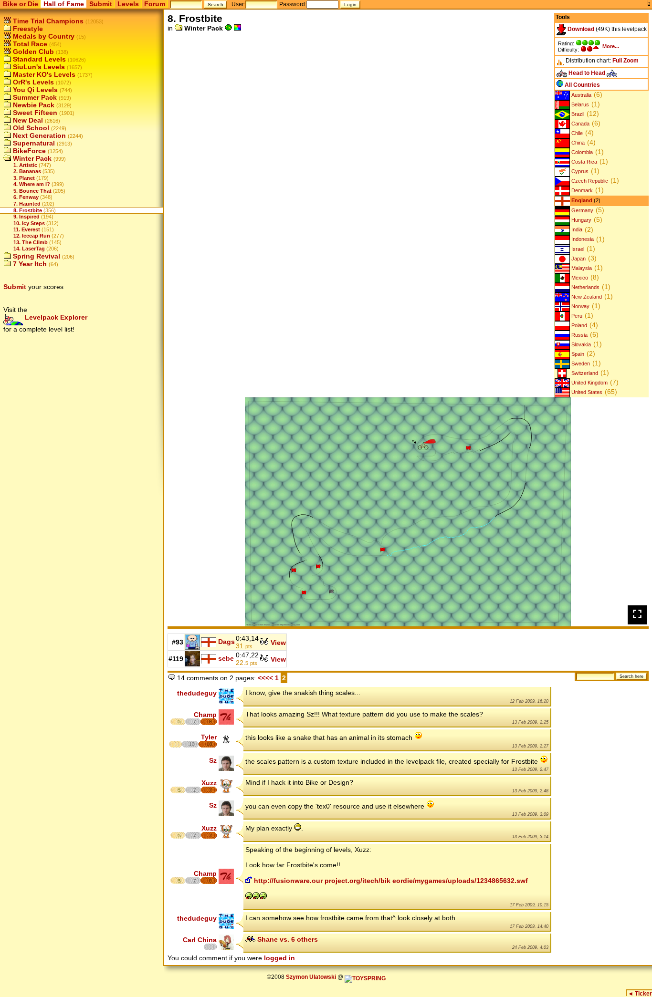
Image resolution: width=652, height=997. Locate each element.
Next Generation (38, 135)
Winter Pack (31, 158)
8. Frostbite (27, 210)
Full (617, 60)
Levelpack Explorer (55, 317)
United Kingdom (589, 382)
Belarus (579, 104)
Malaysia (581, 268)
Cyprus (579, 171)
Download (580, 29)
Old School (30, 128)
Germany (581, 210)
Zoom (631, 60)
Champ (205, 714)
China (577, 142)
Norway (579, 306)
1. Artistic (25, 165)
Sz (213, 760)
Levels (128, 4)
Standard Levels (38, 59)
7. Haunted (27, 204)
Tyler (209, 737)
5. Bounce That (32, 191)
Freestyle (27, 28)
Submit (100, 4)
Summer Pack (34, 97)
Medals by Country (42, 36)
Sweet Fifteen (34, 112)
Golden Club (32, 51)
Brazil (577, 114)
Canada (579, 123)
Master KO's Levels (43, 74)
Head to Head (587, 73)
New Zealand (586, 297)
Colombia (581, 152)
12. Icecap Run (31, 236)
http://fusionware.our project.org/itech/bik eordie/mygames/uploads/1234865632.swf (390, 880)
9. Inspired (26, 216)
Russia (579, 335)
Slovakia (580, 344)
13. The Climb (30, 242)
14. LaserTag (29, 248)
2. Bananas (27, 171)
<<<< (265, 678)
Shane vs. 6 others (286, 939)
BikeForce (28, 151)
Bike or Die (20, 4)
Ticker (640, 993)
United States (586, 392)
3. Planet (24, 178)
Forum (154, 4)
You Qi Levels (34, 89)
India (576, 230)
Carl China (200, 940)
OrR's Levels (32, 82)
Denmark (581, 190)
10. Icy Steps (29, 223)
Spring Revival (35, 256)
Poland (578, 325)
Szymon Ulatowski (311, 977)
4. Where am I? (31, 184)
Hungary (580, 220)
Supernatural (33, 143)
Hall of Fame (63, 4)
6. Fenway (26, 197)
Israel (577, 249)
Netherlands (584, 287)
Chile (576, 133)
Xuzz (209, 783)
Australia (580, 95)
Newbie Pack (32, 105)
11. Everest (26, 229)
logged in (279, 958)
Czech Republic (589, 181)
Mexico (579, 277)
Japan (578, 258)
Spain (577, 354)
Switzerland (584, 373)
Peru (576, 316)
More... (610, 46)
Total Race (29, 44)
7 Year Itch (29, 264)
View (277, 642)
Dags (226, 641)
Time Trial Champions (47, 21)
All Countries (581, 85)
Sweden (580, 363)
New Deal (27, 120)
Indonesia (582, 239)
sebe (226, 658)
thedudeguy (197, 693)
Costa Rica (583, 162)
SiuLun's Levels (38, 67)
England (581, 200)
